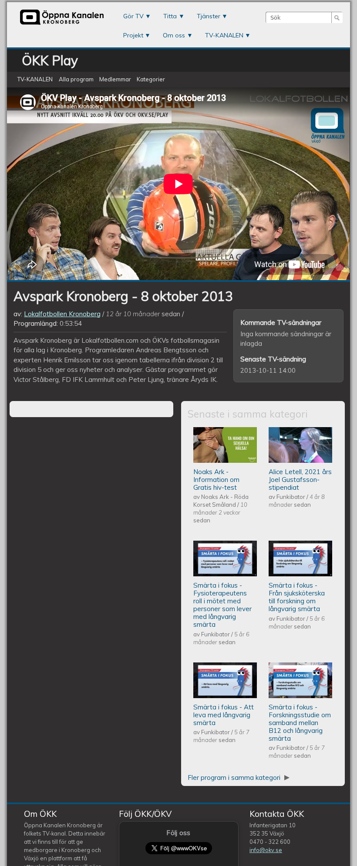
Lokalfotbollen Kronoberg (62, 314)
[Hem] (62, 24)
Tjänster (208, 16)
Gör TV (133, 16)
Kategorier (151, 79)
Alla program (76, 79)
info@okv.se (265, 849)
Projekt (133, 35)
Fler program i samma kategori (235, 777)
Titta (170, 16)
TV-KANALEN (224, 35)
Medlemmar (115, 79)
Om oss (174, 35)
